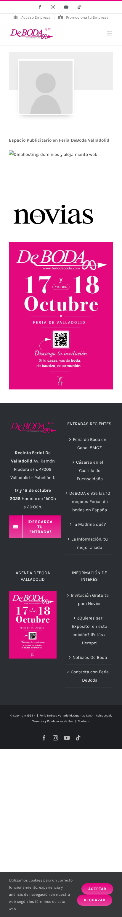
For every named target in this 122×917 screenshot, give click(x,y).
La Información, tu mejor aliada (89, 543)
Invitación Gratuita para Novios (90, 599)
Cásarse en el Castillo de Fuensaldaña (89, 470)
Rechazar (94, 900)
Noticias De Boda (90, 657)
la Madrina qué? (89, 524)
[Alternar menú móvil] (110, 33)
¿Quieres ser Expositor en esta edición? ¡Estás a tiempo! (89, 630)
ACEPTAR (97, 889)
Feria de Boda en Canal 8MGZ (89, 443)
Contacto (84, 721)
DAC (89, 715)
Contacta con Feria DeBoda (90, 676)
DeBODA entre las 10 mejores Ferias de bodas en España (89, 501)
